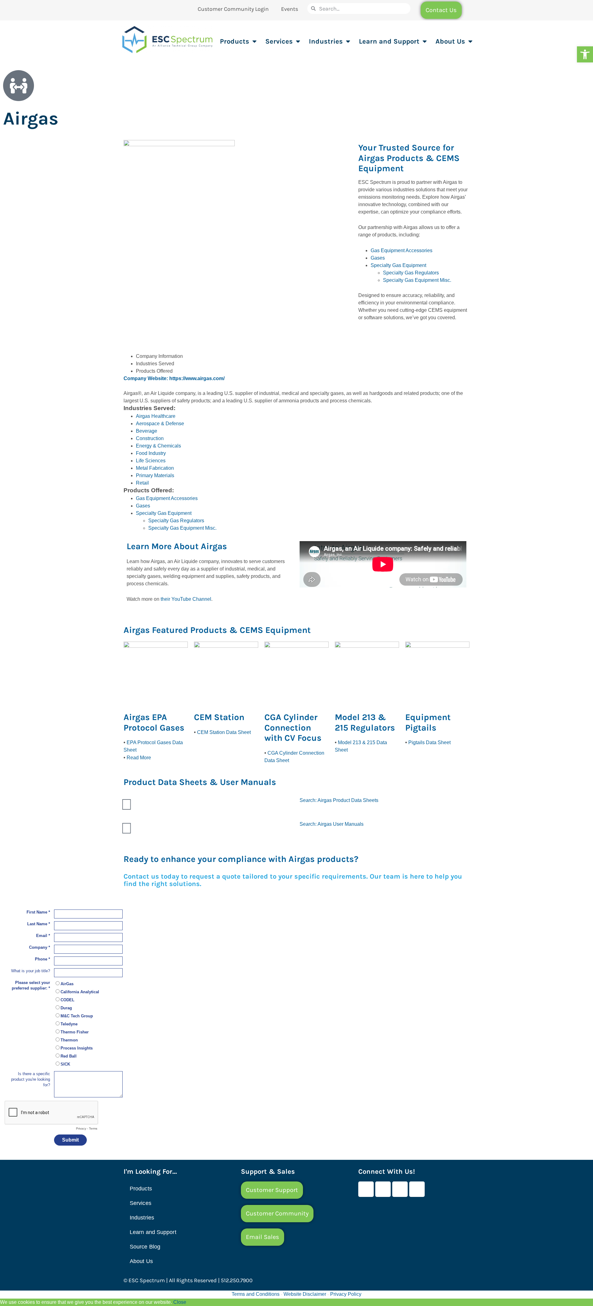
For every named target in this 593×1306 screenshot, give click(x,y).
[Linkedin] (400, 1189)
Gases (378, 258)
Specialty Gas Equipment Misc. (417, 280)
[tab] (302, 356)
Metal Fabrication (155, 468)
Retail (142, 483)
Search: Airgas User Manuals (332, 824)
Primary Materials (155, 475)
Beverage (146, 431)
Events (289, 9)
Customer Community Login (233, 9)
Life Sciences (151, 460)
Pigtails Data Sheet (429, 742)
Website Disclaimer (305, 1294)
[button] (585, 54)
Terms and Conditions (256, 1294)
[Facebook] (366, 1189)
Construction (150, 438)
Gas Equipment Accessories (401, 250)
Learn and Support (389, 41)
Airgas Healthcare (155, 416)
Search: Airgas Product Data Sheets (339, 800)
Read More (139, 757)
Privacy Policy (345, 1294)
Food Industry (151, 453)
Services (279, 41)
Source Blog (145, 1247)
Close (179, 1302)
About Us (450, 41)
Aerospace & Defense (160, 423)
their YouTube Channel (186, 599)
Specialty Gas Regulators (411, 272)
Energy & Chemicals (158, 445)
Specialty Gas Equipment (398, 265)
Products (234, 41)
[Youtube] (383, 1189)
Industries (326, 41)
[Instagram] (417, 1189)
